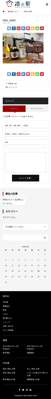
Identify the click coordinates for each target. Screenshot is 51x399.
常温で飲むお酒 (9, 373)
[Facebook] (19, 389)
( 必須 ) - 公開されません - (18, 134)
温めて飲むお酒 (9, 369)
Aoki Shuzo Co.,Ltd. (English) (35, 347)
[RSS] (30, 389)
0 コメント (14, 108)
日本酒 (5, 302)
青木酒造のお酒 (9, 379)
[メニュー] (47, 4)
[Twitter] (23, 389)
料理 (4, 310)
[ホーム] (3, 11)
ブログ (5, 314)
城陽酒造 (30, 353)
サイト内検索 (8, 330)
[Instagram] (27, 389)
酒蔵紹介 (6, 306)
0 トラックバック (37, 108)
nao (15, 84)
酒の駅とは (7, 318)
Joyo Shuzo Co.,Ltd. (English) (11, 347)
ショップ (6, 322)
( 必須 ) (16, 125)
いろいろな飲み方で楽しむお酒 (37, 374)
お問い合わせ (8, 326)
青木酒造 (6, 353)
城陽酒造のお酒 (33, 379)
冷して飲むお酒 (33, 369)
